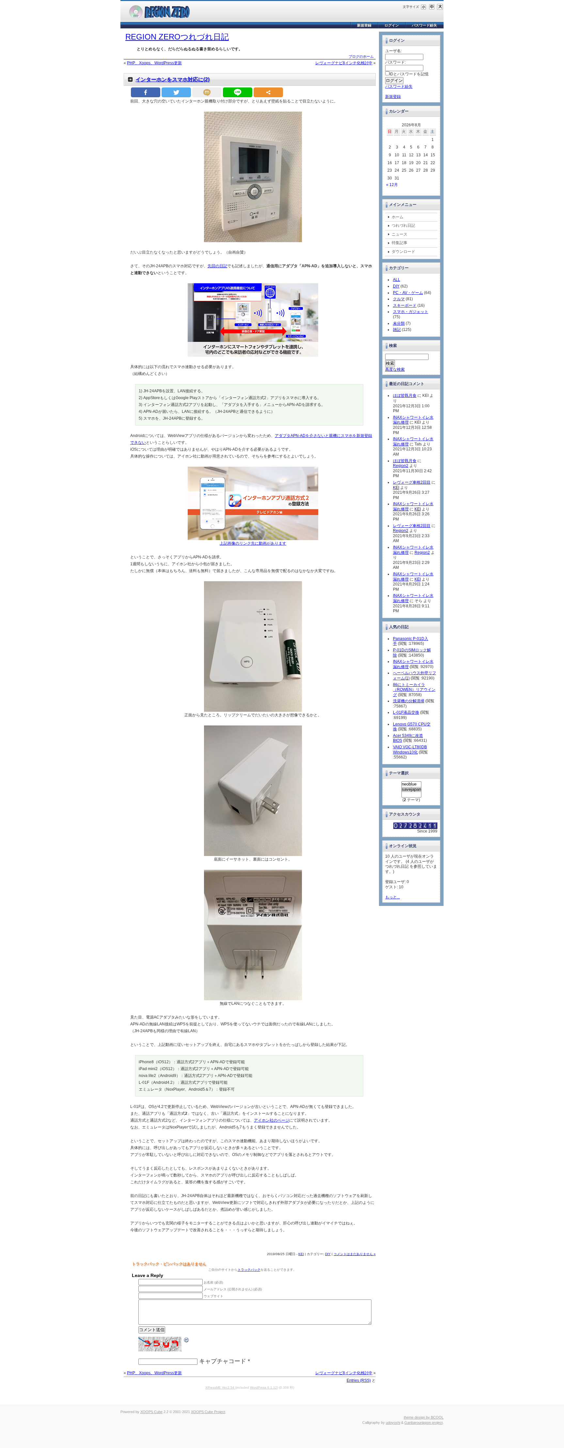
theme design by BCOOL (424, 1417)
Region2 (400, 465)
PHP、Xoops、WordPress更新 (154, 63)
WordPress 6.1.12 (263, 1387)
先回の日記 (217, 266)
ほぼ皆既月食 (404, 395)
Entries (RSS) (359, 1380)
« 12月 (392, 184)
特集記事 (399, 243)
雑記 (397, 329)
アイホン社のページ (271, 1120)
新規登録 (364, 25)
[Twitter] (176, 92)
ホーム (397, 217)
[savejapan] (411, 789)
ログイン (391, 25)
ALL (396, 279)
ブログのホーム (361, 56)
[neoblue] (411, 784)
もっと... (392, 897)
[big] (440, 6)
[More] (268, 92)
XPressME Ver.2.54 (220, 1387)
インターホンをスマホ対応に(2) (172, 79)
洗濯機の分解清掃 (408, 701)
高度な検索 (395, 369)
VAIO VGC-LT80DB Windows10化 (410, 750)
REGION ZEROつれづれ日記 (177, 36)
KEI (301, 1254)
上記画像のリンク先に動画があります (253, 543)
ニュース (399, 234)
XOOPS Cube (151, 1412)
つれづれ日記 (403, 225)
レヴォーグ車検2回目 (412, 482)
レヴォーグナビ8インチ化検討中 (343, 63)
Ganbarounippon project (423, 1423)
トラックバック (249, 1269)
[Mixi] (207, 92)
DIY (328, 1254)
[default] (431, 6)
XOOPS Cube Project (208, 1412)
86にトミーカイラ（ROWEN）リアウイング (414, 689)
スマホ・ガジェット (410, 311)
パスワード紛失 (424, 25)
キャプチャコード (222, 1361)
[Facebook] (145, 92)
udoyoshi (393, 1423)
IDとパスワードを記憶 (409, 74)
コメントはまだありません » (355, 1254)
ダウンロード (403, 251)
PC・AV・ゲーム (408, 292)
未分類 (399, 323)
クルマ (399, 299)
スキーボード (404, 305)
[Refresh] (186, 1339)
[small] (423, 6)
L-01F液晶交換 (406, 712)
